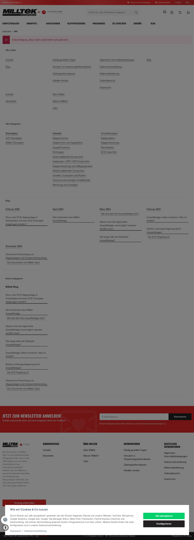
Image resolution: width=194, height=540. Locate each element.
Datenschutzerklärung (35, 531)
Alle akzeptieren (164, 516)
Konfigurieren (163, 523)
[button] (5, 528)
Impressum (15, 531)
